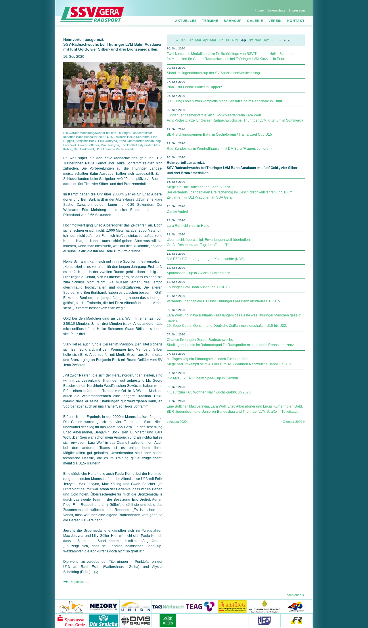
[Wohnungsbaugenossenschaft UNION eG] (136, 606)
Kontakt (296, 20)
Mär (198, 40)
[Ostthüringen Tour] (296, 606)
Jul (227, 40)
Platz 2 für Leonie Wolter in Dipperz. (195, 87)
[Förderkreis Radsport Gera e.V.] (297, 620)
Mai (213, 40)
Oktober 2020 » (294, 421)
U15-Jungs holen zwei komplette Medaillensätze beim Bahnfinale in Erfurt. (225, 101)
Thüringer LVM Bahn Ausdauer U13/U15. (199, 287)
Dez (265, 40)
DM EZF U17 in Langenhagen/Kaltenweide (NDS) (206, 259)
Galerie (255, 20)
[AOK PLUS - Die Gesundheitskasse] (168, 620)
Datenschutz (276, 10)
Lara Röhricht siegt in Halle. (188, 226)
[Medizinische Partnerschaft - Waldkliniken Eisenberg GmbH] (264, 606)
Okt (250, 40)
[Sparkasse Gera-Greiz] (71, 620)
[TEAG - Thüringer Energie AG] (200, 606)
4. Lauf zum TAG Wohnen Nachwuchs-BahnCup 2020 (209, 392)
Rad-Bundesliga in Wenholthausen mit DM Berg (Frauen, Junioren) (219, 149)
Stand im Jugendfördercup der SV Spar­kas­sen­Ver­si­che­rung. (214, 73)
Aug (234, 40)
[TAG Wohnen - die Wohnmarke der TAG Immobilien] (168, 606)
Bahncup (232, 20)
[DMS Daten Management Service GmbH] (136, 620)
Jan (183, 40)
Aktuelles (186, 20)
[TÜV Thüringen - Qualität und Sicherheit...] (232, 620)
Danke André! (177, 212)
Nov (257, 40)
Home (259, 10)
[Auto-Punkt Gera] (200, 620)
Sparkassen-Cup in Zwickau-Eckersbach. (199, 273)
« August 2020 (177, 421)
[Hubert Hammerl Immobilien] (71, 606)
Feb (190, 40)
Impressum (297, 10)
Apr (205, 40)
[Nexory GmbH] (103, 606)
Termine (210, 20)
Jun (220, 40)
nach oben (294, 595)
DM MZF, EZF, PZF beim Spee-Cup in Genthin (202, 378)
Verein (275, 20)
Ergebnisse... (79, 581)
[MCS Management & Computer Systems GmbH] (264, 620)
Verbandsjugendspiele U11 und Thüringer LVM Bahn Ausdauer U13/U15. (224, 301)
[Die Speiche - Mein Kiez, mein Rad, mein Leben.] (103, 620)
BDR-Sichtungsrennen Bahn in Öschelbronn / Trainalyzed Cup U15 (219, 134)
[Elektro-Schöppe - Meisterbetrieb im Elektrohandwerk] (232, 606)
